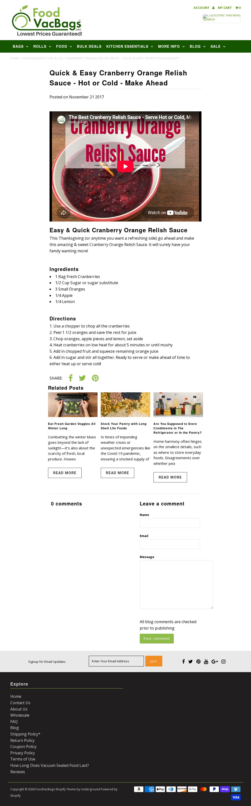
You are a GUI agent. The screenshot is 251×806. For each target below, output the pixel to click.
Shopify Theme (65, 789)
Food (61, 46)
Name (144, 515)
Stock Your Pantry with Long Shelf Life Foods (124, 425)
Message (147, 557)
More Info (169, 46)
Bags (18, 46)
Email (144, 536)
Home (14, 58)
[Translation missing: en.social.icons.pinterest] (95, 378)
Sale (216, 46)
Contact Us (20, 702)
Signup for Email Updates (47, 661)
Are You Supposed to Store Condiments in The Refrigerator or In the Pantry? (177, 428)
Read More (64, 473)
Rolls (39, 46)
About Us (18, 709)
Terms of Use (22, 759)
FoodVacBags (45, 789)
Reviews (17, 771)
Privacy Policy (22, 753)
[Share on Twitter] (82, 378)
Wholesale (19, 715)
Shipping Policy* (25, 734)
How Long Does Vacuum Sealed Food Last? (49, 765)
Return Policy (22, 740)
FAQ (14, 721)
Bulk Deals (89, 46)
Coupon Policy (23, 746)
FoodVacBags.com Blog (43, 58)
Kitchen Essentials (127, 46)
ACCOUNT (202, 7)
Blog (195, 46)
